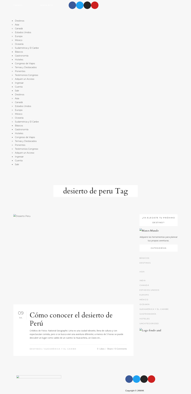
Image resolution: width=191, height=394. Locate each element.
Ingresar (19, 83)
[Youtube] (94, 5)
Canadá (19, 28)
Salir (17, 90)
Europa (18, 36)
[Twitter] (80, 5)
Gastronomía (21, 55)
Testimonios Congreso (26, 75)
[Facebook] (72, 5)
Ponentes (20, 71)
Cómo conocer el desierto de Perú (71, 319)
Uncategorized (149, 323)
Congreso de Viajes (25, 63)
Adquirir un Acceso (24, 79)
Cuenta (19, 86)
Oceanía (19, 44)
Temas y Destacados (26, 67)
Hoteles (19, 59)
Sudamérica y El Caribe (27, 48)
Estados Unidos (23, 32)
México (18, 40)
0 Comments (121, 349)
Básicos (19, 51)
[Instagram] (87, 5)
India (143, 280)
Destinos (19, 20)
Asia (17, 24)
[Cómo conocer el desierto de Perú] (73, 259)
